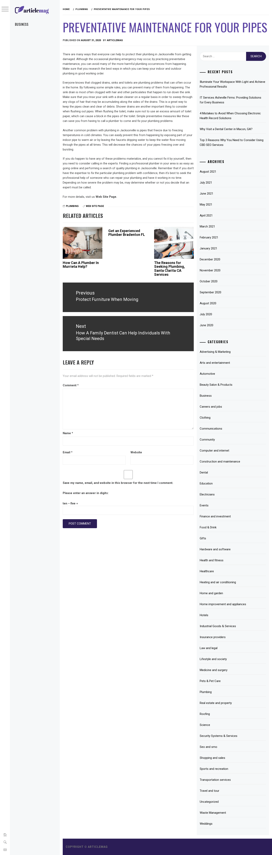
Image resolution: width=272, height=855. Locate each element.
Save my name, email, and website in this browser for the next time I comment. (118, 483)
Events (204, 505)
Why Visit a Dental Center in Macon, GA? (226, 129)
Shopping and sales (212, 758)
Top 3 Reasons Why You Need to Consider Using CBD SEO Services (231, 142)
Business (21, 24)
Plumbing (72, 206)
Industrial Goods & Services (218, 626)
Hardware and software (215, 549)
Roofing (205, 714)
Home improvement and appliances (223, 604)
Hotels (204, 615)
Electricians (207, 494)
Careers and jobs (211, 406)
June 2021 (206, 193)
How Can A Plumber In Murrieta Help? (81, 265)
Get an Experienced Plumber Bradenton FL (126, 233)
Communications (211, 428)
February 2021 (209, 237)
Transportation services (215, 780)
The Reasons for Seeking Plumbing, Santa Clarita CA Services (169, 269)
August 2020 (208, 303)
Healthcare (207, 571)
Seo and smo (208, 747)
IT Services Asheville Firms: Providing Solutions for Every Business (230, 100)
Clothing (205, 417)
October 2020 (208, 281)
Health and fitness (211, 560)
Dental (204, 472)
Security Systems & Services (218, 736)
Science (205, 725)
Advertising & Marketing (215, 352)
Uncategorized (209, 802)
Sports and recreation (214, 769)
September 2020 (210, 292)
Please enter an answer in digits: (86, 493)
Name (68, 433)
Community (207, 439)
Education (206, 483)
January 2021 (208, 248)
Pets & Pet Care (210, 681)
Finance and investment (215, 516)
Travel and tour (209, 791)
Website (136, 452)
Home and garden (211, 593)
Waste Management (213, 812)
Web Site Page (95, 206)
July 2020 (206, 314)
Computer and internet (214, 450)
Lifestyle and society (213, 659)
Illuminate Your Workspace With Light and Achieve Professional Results (232, 84)
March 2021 (207, 226)
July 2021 (206, 182)
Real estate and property (216, 703)
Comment (71, 385)
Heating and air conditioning (218, 582)
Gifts (203, 538)
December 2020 (210, 259)
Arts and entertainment (215, 363)
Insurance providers (213, 637)
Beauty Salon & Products (216, 384)
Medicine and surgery (213, 670)
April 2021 (206, 215)
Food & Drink (208, 527)
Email (67, 452)
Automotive (207, 374)
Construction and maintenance (220, 461)
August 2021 (208, 171)
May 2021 (206, 204)
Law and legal (208, 648)
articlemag (115, 40)
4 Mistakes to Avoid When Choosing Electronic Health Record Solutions (230, 116)
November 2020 (210, 270)
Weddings (206, 823)
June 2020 (206, 325)
